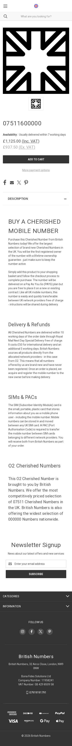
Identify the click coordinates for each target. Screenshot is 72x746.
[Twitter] (19, 182)
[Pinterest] (26, 182)
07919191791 (37, 692)
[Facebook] (5, 182)
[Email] (12, 182)
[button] (36, 198)
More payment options (36, 170)
